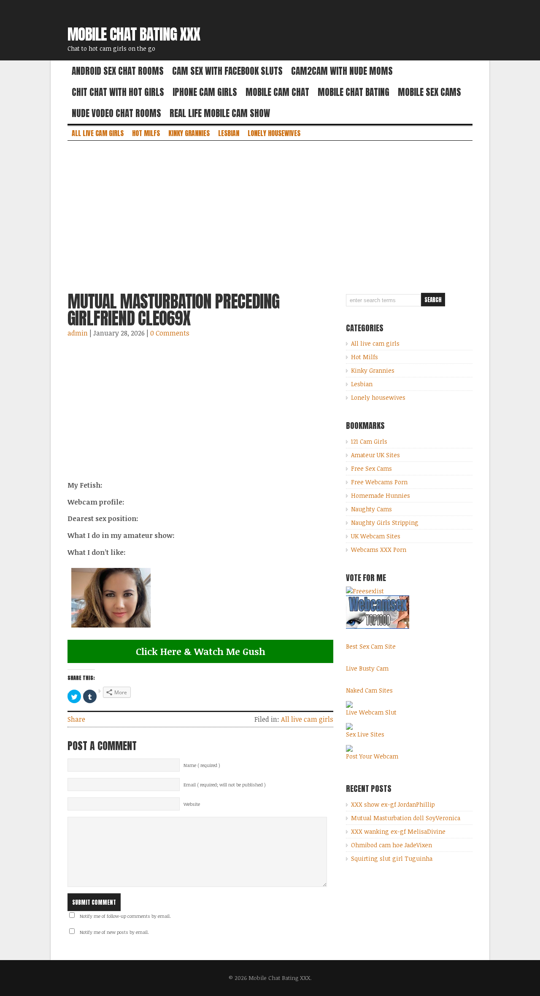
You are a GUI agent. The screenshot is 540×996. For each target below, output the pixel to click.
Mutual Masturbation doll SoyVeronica (405, 818)
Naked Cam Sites (369, 690)
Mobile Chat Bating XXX (134, 34)
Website (192, 804)
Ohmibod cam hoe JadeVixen (391, 845)
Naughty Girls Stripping (384, 522)
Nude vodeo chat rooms (116, 113)
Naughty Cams (371, 509)
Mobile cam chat (277, 92)
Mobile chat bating (353, 92)
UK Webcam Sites (375, 536)
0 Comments (169, 333)
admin (78, 333)
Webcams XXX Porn (378, 550)
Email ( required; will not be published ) (225, 785)
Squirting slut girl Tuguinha (391, 858)
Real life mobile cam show (220, 113)
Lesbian (228, 133)
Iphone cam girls (205, 92)
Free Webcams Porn (379, 482)
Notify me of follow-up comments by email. (125, 916)
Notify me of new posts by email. (114, 932)
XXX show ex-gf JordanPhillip (393, 804)
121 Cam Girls (369, 441)
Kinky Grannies (189, 133)
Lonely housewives (274, 133)
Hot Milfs (146, 133)
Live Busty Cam (367, 668)
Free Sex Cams (371, 468)
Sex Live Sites (365, 734)
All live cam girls (98, 133)
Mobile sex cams (429, 92)
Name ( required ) (202, 765)
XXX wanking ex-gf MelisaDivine (398, 831)
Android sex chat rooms (118, 71)
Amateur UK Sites (375, 455)
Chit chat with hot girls (118, 92)
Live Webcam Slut (371, 712)
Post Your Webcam (372, 756)
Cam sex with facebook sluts (227, 71)
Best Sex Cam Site (371, 646)
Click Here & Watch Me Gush (200, 651)
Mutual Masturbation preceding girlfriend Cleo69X (173, 310)
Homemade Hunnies (380, 495)
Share (76, 719)
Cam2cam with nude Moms (342, 71)
